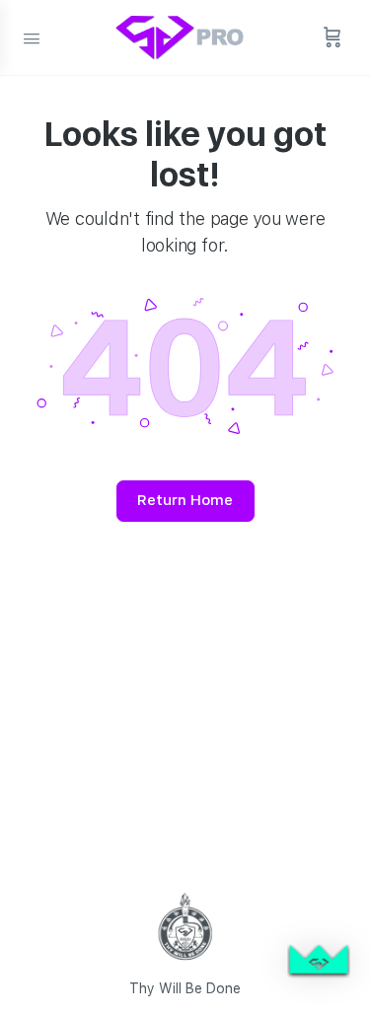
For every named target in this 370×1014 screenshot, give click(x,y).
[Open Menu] (31, 36)
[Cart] (332, 37)
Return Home (185, 500)
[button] (318, 962)
